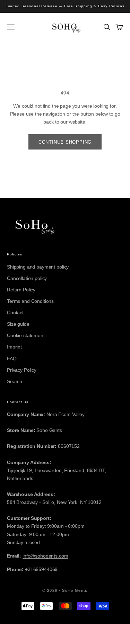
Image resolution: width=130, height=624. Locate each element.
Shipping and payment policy (38, 267)
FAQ (12, 358)
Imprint (14, 347)
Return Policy (21, 289)
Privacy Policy (21, 370)
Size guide (18, 324)
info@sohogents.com (45, 556)
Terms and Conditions (30, 301)
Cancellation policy (27, 278)
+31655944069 (41, 569)
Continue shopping (65, 142)
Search (14, 381)
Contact (15, 312)
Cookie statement (26, 335)
